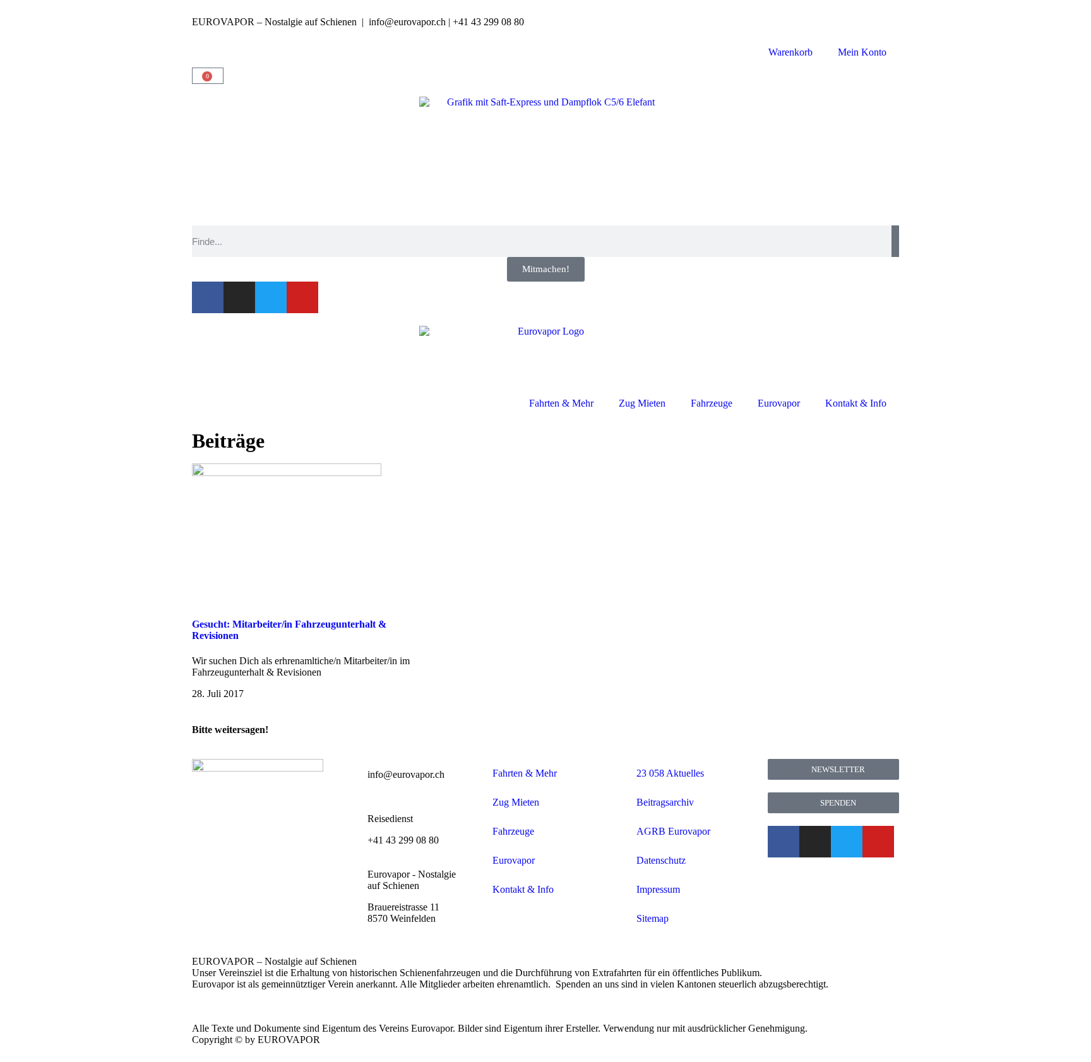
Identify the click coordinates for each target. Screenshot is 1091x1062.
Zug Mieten (642, 403)
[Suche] (895, 241)
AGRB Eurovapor (673, 831)
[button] (196, 740)
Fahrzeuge (711, 403)
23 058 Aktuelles (670, 773)
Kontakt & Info (855, 403)
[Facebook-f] (208, 297)
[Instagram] (239, 297)
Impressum (658, 889)
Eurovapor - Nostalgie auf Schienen (411, 880)
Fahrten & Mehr (561, 403)
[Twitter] (271, 297)
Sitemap (652, 918)
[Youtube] (302, 297)
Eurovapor (779, 403)
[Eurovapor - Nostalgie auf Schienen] (351, 874)
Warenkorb (790, 52)
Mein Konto (862, 52)
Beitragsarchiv (665, 802)
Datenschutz (661, 860)
